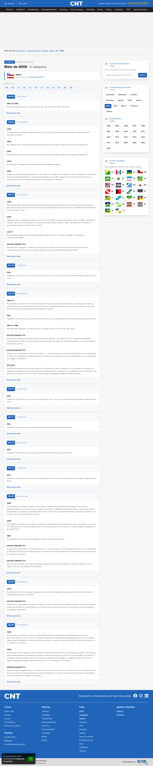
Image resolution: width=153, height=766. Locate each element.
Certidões (83, 722)
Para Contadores (76, 9)
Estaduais (83, 729)
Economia (63, 9)
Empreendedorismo (49, 9)
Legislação (119, 9)
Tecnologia (90, 9)
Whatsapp (8, 741)
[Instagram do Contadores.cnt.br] (141, 697)
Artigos (109, 9)
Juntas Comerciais (86, 736)
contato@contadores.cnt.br (14, 744)
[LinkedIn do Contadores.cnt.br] (146, 697)
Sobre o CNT (9, 711)
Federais (82, 733)
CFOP (128, 9)
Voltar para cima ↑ (14, 113)
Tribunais (82, 751)
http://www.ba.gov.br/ (36, 77)
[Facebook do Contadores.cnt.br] (135, 697)
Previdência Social (86, 740)
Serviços (7, 715)
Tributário (9, 9)
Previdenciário (33, 9)
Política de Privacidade (37, 763)
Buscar (142, 75)
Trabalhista (20, 9)
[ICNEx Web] (143, 762)
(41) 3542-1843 (9, 737)
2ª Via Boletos (9, 722)
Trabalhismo (83, 747)
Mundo (100, 9)
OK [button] (31, 759)
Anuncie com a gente (138, 3)
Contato (7, 719)
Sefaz (81, 744)
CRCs (81, 726)
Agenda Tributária (140, 9)
